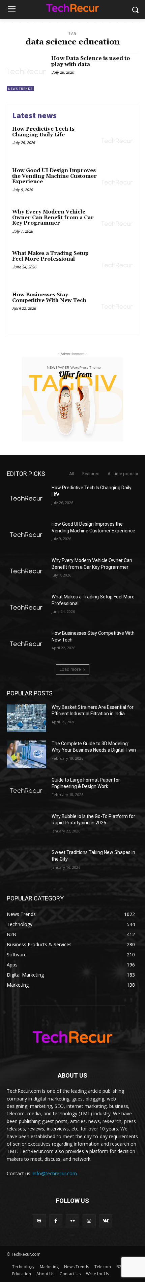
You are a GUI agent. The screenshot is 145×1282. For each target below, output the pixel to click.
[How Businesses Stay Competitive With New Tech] (117, 306)
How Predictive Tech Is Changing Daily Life (43, 132)
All (71, 473)
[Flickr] (72, 1220)
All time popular (123, 473)
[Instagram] (89, 1220)
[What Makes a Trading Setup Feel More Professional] (117, 265)
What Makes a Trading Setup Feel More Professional (50, 256)
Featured (90, 473)
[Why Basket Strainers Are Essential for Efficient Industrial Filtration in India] (26, 718)
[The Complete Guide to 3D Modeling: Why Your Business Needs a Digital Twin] (26, 754)
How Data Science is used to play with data (90, 61)
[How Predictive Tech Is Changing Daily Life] (117, 141)
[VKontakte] (105, 1220)
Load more (70, 669)
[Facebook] (55, 1220)
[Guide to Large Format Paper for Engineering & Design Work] (26, 790)
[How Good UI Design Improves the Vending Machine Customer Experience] (117, 182)
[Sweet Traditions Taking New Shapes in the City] (26, 863)
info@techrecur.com (55, 1173)
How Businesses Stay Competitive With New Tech (49, 298)
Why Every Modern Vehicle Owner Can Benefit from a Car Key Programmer (53, 217)
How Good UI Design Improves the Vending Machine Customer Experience (54, 176)
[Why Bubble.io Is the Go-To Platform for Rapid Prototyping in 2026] (26, 827)
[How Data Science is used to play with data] (26, 71)
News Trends (20, 89)
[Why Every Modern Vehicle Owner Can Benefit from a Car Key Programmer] (117, 223)
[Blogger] (39, 1220)
